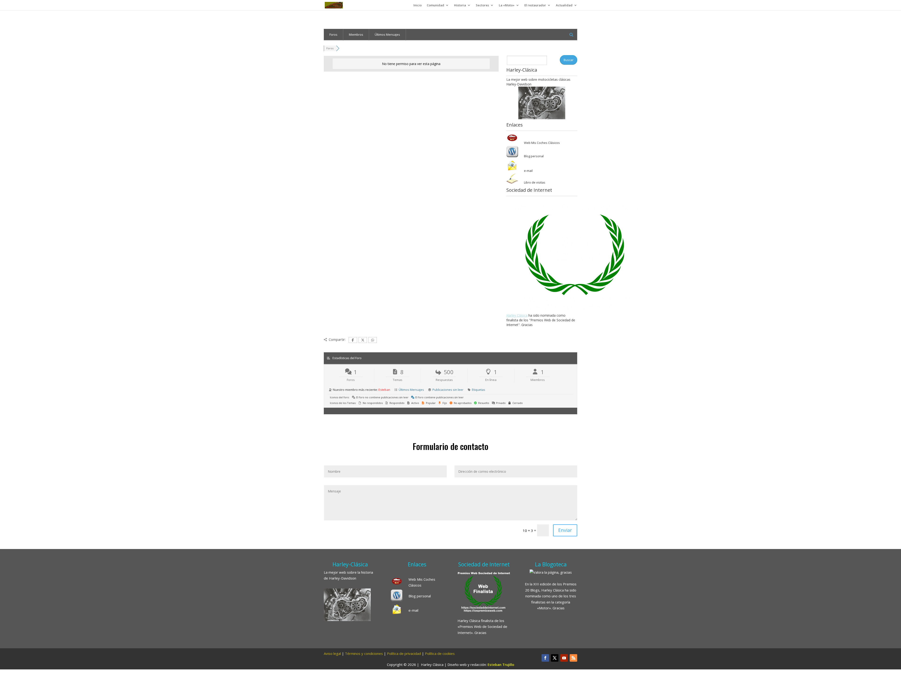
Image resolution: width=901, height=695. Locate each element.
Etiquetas (478, 390)
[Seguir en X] (554, 658)
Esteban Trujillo (501, 664)
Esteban (384, 390)
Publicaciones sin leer (447, 390)
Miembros (356, 34)
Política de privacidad (404, 653)
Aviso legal (332, 653)
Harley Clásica (516, 315)
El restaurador (535, 5)
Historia (460, 5)
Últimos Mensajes (387, 34)
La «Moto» (507, 5)
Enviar (565, 530)
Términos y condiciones (364, 653)
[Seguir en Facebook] (545, 658)
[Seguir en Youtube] (564, 658)
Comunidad (435, 5)
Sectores (482, 5)
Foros (333, 34)
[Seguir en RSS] (573, 658)
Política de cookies (440, 653)
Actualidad (564, 5)
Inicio (417, 5)
